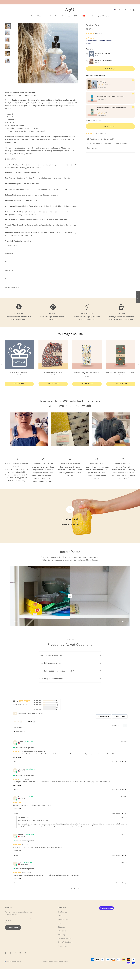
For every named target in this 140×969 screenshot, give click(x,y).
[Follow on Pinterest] (15, 953)
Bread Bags (66, 16)
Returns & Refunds (65, 938)
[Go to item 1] (8, 26)
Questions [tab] (29, 722)
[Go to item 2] (8, 33)
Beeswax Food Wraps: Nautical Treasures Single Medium (111, 109)
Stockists (61, 927)
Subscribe (13, 927)
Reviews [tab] (16, 722)
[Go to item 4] (8, 46)
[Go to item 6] (8, 60)
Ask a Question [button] (104, 716)
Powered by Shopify (62, 961)
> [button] (78, 888)
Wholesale (62, 931)
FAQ (60, 916)
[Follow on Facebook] (5, 953)
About (91, 16)
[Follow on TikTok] (25, 953)
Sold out (110, 69)
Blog (60, 923)
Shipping (61, 935)
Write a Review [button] (120, 716)
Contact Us (62, 912)
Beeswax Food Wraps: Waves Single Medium (110, 96)
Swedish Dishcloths (52, 16)
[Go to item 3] (8, 39)
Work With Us (63, 919)
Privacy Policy (63, 946)
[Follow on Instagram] (10, 953)
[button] (123, 762)
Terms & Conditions (65, 942)
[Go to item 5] (8, 53)
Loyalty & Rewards (103, 16)
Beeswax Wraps (36, 16)
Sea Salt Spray (17, 757)
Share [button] (16, 762)
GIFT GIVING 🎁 (79, 16)
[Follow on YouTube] (20, 953)
